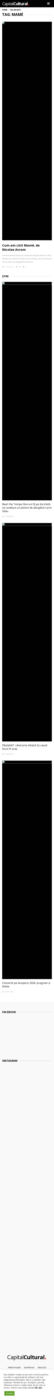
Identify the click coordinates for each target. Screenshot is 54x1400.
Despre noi (29, 1367)
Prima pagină (14, 1367)
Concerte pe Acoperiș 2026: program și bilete (26, 984)
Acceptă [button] (9, 1393)
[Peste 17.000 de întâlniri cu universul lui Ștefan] (27, 1085)
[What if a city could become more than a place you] (27, 1185)
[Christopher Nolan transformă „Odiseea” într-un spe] (27, 1255)
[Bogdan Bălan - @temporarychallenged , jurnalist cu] (27, 1286)
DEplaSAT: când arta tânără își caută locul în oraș (24, 746)
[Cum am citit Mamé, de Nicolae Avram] (27, 131)
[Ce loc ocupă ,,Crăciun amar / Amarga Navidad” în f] (27, 1149)
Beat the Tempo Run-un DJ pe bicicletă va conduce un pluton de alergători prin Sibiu (27, 507)
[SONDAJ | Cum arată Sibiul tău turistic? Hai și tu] (27, 1223)
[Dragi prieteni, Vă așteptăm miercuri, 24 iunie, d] (27, 1322)
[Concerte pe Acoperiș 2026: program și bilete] (27, 870)
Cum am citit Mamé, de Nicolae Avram (21, 247)
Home (4, 10)
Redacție (42, 1367)
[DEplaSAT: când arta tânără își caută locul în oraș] (27, 632)
